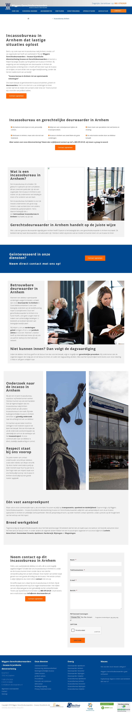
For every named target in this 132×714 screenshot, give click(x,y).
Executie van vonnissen (43, 681)
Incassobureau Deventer (76, 684)
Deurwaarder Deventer (76, 671)
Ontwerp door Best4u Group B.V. (13, 708)
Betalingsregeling (41, 686)
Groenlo (30, 533)
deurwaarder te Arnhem (28, 303)
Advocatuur (103, 11)
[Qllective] (73, 708)
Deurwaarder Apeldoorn (76, 666)
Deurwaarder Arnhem (75, 668)
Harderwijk (48, 533)
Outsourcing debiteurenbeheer (46, 668)
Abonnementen (46, 11)
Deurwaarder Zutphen (75, 676)
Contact (117, 11)
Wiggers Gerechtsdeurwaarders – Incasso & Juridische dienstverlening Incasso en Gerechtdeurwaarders (28, 56)
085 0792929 (120, 3)
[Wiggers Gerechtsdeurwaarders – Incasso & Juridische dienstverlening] (27, 7)
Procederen (39, 679)
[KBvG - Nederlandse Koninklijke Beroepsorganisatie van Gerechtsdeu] (56, 708)
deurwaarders (12, 85)
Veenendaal (22, 533)
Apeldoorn (39, 533)
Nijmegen (58, 533)
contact (39, 579)
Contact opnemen (16, 96)
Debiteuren (59, 11)
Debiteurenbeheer (41, 666)
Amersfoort (11, 533)
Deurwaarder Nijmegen (76, 673)
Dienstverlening (73, 11)
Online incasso (40, 673)
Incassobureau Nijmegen (76, 686)
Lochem (106, 530)
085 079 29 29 (79, 142)
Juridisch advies (40, 676)
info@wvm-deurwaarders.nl (38, 593)
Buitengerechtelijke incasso (44, 671)
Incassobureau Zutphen (76, 689)
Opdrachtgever (89, 11)
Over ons (15, 11)
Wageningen (70, 533)
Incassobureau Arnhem (76, 681)
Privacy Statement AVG (43, 689)
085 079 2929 (8, 679)
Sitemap (4, 694)
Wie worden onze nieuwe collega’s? (113, 667)
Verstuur (77, 640)
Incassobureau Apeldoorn (77, 679)
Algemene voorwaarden (10, 689)
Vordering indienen (29, 11)
